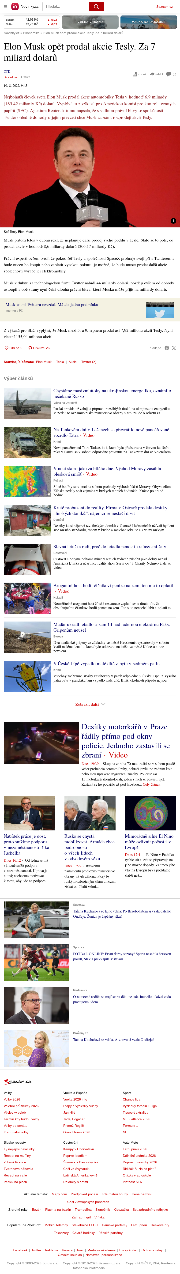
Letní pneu (139, 1225)
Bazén (36, 1209)
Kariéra (67, 1250)
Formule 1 (130, 1125)
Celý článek (151, 784)
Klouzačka (121, 1209)
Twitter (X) (89, 362)
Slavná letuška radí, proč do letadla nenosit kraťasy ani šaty (109, 546)
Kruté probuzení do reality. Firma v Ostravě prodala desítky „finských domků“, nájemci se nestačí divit (110, 510)
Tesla (60, 362)
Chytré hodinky (83, 1233)
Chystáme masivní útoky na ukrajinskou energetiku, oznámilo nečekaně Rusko (112, 393)
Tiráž (80, 1250)
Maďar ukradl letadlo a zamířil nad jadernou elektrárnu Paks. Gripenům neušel (111, 627)
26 (174, 74)
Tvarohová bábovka (18, 1169)
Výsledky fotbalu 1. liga (140, 1106)
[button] (90, 176)
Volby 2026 (12, 1099)
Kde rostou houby (115, 1194)
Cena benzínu (142, 1194)
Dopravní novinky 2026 (140, 1162)
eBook (142, 74)
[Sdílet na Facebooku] (167, 348)
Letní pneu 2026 (135, 1149)
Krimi (57, 441)
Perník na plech (15, 1182)
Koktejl (58, 597)
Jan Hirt (69, 1112)
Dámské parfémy (114, 1225)
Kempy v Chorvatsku (78, 1149)
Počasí (58, 480)
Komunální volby (16, 1132)
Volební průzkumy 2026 (21, 1106)
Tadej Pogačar (74, 1119)
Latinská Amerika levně (80, 1175)
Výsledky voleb (15, 1112)
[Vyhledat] (96, 6)
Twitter (36, 1250)
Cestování (60, 553)
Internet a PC (14, 310)
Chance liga (131, 1099)
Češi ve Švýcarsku (76, 1169)
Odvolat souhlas (70, 1255)
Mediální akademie (101, 1250)
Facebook (20, 1250)
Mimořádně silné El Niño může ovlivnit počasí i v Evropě (149, 841)
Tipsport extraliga (135, 1112)
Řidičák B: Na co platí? (139, 1169)
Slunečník (102, 1209)
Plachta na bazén (58, 1209)
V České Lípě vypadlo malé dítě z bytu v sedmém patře (106, 663)
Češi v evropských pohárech (88, 1202)
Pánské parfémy (110, 1233)
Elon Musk (44, 362)
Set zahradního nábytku (150, 1209)
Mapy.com (59, 1194)
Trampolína (83, 1209)
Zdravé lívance (15, 1162)
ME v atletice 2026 (136, 1119)
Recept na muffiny (17, 1155)
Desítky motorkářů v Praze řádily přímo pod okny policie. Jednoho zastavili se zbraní (126, 740)
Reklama (51, 1250)
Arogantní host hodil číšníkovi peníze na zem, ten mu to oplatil (113, 585)
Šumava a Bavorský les (80, 1162)
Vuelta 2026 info (75, 1099)
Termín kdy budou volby (21, 1119)
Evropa (58, 636)
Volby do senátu (15, 1125)
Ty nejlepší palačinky (19, 1149)
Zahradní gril (81, 1217)
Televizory (61, 1233)
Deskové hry (160, 1225)
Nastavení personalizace (104, 1255)
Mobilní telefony (56, 1225)
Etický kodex (128, 1250)
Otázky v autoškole (137, 1175)
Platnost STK (132, 1182)
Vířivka (99, 1217)
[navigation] (5, 6)
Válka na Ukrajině (65, 402)
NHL (126, 1132)
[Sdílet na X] (174, 348)
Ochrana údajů (153, 1250)
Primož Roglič (73, 1125)
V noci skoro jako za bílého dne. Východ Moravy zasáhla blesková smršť (107, 471)
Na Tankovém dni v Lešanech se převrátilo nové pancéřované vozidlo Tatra (111, 432)
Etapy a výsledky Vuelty (80, 1106)
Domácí (58, 519)
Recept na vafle (15, 1175)
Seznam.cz (164, 6)
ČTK (7, 71)
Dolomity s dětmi (75, 1182)
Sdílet (159, 74)
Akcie (73, 362)
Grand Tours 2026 (76, 1132)
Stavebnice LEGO (85, 1225)
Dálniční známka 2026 (139, 1155)
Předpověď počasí (84, 1194)
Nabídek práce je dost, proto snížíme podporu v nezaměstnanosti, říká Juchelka (26, 844)
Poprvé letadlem (75, 1155)
